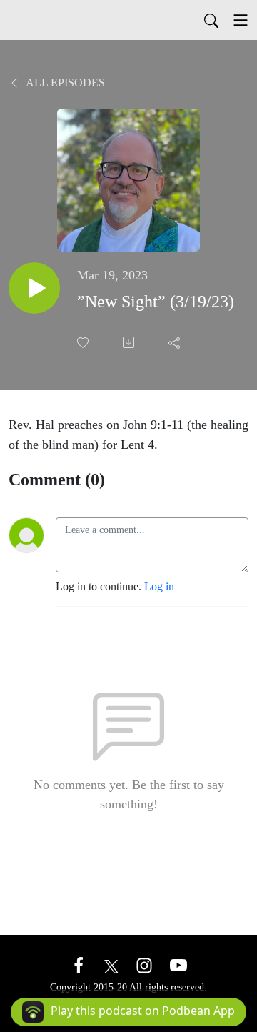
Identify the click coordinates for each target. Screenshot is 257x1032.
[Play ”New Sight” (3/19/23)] (34, 288)
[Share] (175, 342)
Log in (159, 586)
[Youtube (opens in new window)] (178, 964)
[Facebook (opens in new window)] (78, 964)
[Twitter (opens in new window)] (111, 964)
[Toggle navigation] (240, 20)
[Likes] (84, 342)
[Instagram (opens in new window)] (144, 964)
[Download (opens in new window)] (129, 342)
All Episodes (64, 82)
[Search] (211, 20)
